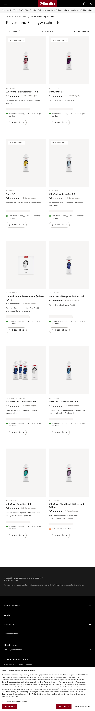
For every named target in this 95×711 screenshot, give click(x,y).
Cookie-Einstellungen (82, 706)
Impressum (6, 701)
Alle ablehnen (64, 706)
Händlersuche (11, 645)
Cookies (24, 701)
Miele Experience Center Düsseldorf (18, 665)
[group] (26, 84)
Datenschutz (16, 701)
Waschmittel (22, 17)
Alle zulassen (10, 706)
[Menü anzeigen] (5, 3)
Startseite (10, 17)
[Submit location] (90, 650)
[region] (47, 689)
